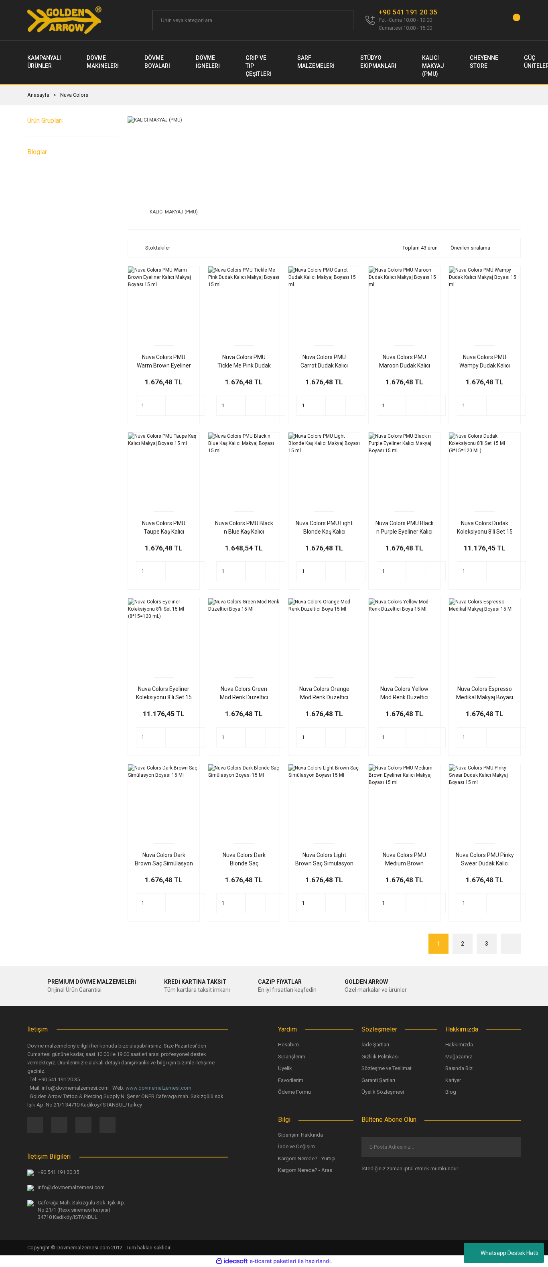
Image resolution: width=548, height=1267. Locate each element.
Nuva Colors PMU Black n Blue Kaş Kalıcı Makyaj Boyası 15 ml (244, 528)
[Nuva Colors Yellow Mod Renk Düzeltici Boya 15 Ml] (404, 634)
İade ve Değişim (296, 1146)
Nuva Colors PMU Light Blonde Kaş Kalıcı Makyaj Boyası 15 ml (324, 528)
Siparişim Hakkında (300, 1135)
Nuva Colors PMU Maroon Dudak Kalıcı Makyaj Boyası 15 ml (404, 362)
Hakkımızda (459, 1045)
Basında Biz (459, 1068)
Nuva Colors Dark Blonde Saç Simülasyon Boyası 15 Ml (244, 860)
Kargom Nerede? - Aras (305, 1170)
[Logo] (65, 20)
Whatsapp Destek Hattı (509, 1253)
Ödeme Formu (294, 1092)
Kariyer (453, 1080)
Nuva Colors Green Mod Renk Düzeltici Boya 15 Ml (244, 694)
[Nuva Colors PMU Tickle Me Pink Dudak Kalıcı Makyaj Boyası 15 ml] (244, 302)
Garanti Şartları (378, 1080)
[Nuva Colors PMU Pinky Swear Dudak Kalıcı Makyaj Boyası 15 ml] (484, 800)
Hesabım (288, 1045)
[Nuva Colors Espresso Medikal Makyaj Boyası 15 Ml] (484, 634)
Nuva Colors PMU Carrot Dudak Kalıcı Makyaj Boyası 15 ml (324, 362)
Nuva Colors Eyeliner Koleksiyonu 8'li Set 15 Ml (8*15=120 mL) (164, 694)
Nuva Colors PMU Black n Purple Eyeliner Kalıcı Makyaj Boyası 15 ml (404, 528)
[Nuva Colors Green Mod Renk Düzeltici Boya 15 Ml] (244, 634)
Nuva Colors (74, 95)
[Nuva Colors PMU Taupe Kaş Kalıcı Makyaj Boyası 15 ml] (163, 468)
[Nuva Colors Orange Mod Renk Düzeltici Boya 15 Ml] (324, 634)
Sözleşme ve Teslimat (386, 1068)
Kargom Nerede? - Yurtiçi (306, 1158)
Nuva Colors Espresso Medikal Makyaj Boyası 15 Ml (484, 694)
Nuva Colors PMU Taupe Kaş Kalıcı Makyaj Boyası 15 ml (163, 528)
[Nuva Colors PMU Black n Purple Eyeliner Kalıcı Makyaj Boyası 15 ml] (404, 468)
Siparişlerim (291, 1057)
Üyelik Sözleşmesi (382, 1092)
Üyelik (285, 1068)
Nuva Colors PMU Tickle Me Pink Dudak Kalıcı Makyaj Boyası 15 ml (244, 362)
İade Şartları (375, 1045)
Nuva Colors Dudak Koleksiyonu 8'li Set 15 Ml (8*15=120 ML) (485, 528)
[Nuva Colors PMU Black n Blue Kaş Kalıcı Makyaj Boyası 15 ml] (244, 468)
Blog (450, 1092)
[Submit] (508, 1147)
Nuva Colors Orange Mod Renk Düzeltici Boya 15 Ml (324, 694)
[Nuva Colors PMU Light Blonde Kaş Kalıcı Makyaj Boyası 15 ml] (324, 468)
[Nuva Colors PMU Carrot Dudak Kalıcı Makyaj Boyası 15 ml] (324, 302)
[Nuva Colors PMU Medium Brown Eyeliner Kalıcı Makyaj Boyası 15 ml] (404, 800)
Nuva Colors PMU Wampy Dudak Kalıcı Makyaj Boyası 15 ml (484, 362)
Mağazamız (458, 1057)
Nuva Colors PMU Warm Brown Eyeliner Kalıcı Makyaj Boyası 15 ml (164, 362)
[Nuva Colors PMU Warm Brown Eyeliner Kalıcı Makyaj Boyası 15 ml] (163, 302)
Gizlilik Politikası (380, 1057)
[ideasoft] (232, 1261)
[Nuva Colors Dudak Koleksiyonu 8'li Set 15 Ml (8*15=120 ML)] (484, 468)
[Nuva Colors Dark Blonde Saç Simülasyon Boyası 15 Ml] (244, 800)
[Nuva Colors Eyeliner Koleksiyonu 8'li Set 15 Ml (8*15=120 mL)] (163, 634)
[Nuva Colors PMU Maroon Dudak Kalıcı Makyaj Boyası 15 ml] (404, 302)
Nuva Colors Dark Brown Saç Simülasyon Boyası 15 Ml (164, 860)
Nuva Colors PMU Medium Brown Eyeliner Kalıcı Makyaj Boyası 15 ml (404, 860)
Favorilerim (290, 1080)
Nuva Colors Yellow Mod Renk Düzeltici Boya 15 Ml (404, 694)
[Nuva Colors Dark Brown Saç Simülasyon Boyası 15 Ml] (163, 800)
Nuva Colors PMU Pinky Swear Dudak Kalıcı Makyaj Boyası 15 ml (485, 860)
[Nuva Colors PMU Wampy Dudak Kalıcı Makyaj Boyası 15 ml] (484, 302)
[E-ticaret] (273, 1261)
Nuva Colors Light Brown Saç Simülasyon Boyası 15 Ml (324, 860)
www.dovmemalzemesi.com (158, 1088)
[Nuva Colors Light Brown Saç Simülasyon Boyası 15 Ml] (324, 800)
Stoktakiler (157, 248)
